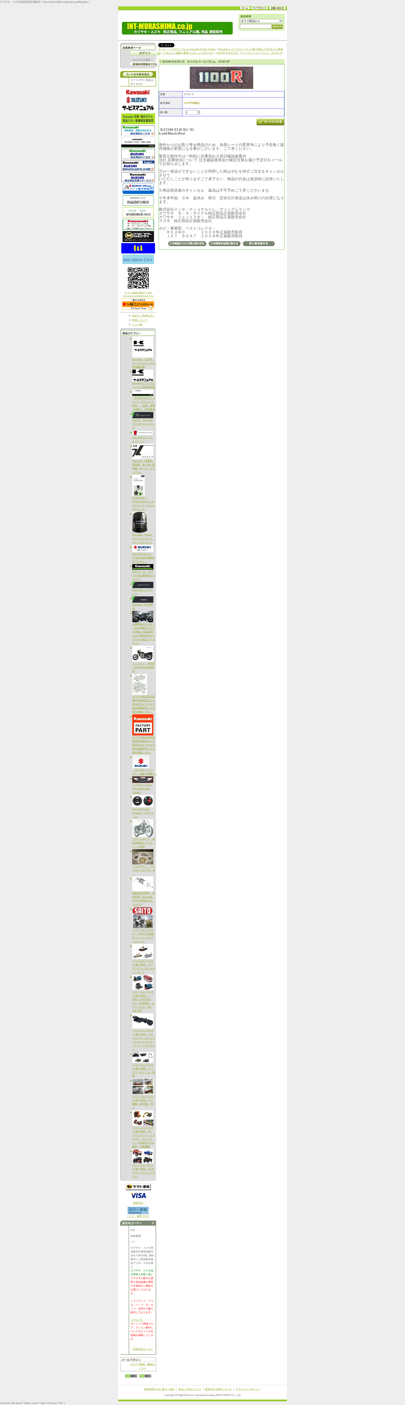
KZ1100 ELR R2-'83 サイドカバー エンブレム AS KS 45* (250, 52)
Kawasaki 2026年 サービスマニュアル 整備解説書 (145, 363)
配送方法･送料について (218, 1389)
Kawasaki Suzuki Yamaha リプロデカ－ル (143, 813)
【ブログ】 (137, 1319)
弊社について (139, 320)
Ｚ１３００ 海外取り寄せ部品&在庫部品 (143, 667)
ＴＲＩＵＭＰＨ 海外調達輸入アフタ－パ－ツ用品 (143, 843)
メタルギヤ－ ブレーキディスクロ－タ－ (143, 870)
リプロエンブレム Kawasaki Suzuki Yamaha (142, 788)
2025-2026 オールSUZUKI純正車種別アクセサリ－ (143, 557)
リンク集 (137, 324)
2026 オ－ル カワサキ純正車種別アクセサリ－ (143, 575)
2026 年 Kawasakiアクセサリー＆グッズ (143, 424)
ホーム (162, 49)
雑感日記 (138, 1202)
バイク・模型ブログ (138, 1216)
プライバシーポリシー (248, 1389)
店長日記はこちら (143, 1349)
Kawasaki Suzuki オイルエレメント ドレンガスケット (143, 538)
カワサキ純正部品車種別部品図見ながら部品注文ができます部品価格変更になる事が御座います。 (143, 704)
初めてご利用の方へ (143, 315)
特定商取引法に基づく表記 (159, 1389)
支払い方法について (189, 1389)
